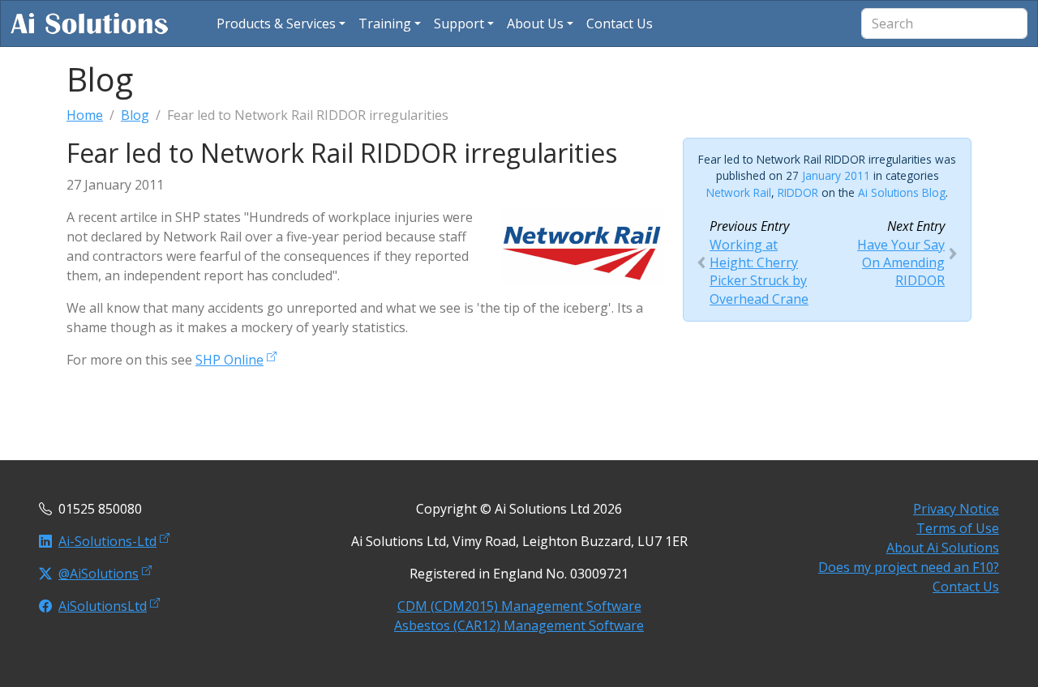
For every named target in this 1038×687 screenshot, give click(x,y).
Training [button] (384, 23)
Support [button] (459, 23)
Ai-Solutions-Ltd (107, 541)
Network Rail (738, 192)
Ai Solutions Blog (902, 192)
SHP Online (229, 360)
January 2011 (836, 175)
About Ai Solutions (942, 548)
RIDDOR (798, 192)
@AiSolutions (98, 573)
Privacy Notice (956, 509)
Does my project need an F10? (908, 567)
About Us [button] (535, 23)
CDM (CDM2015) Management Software (519, 606)
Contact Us (966, 586)
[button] (281, 23)
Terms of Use (957, 528)
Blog (135, 115)
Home (84, 115)
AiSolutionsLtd (102, 606)
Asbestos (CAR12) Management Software (519, 625)
